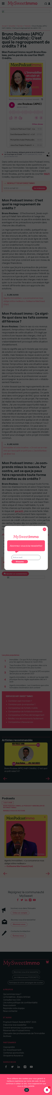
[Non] (49, 1084)
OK (26, 1090)
